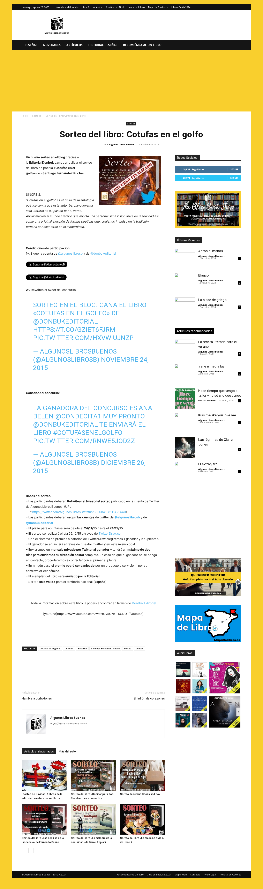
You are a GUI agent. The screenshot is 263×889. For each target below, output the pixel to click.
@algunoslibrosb (70, 253)
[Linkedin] (64, 673)
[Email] (73, 673)
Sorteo (127, 648)
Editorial (82, 648)
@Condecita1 (78, 416)
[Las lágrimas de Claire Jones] (185, 447)
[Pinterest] (45, 673)
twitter (139, 648)
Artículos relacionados (39, 751)
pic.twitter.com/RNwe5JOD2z (84, 441)
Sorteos (36, 115)
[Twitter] (238, 7)
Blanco (203, 275)
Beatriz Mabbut (207, 400)
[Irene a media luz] (185, 374)
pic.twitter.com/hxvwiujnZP (83, 338)
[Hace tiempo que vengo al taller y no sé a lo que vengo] (185, 398)
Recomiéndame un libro (142, 45)
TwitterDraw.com (111, 533)
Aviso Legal (210, 874)
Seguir (234, 169)
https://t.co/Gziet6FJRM (74, 329)
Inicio (25, 115)
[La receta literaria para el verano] (185, 350)
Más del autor (68, 751)
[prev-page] (24, 850)
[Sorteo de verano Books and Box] (142, 775)
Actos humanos (210, 251)
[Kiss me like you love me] (185, 423)
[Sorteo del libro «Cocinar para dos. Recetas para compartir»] (93, 775)
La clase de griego (212, 300)
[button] (236, 45)
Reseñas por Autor (92, 7)
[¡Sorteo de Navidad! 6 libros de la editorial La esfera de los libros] (44, 775)
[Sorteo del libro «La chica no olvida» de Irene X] (142, 819)
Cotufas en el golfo (50, 648)
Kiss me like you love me (217, 415)
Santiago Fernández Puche (105, 648)
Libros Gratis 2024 (180, 7)
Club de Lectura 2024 (159, 874)
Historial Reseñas (102, 45)
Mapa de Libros (136, 7)
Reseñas (31, 45)
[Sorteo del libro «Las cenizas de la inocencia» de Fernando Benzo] (44, 819)
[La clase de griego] (185, 307)
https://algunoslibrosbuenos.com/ (68, 723)
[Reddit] (83, 731)
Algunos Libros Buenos (121, 144)
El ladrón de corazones (149, 698)
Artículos (74, 45)
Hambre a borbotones (37, 698)
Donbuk (69, 648)
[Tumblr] (82, 673)
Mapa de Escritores (158, 7)
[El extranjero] (185, 472)
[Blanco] (185, 283)
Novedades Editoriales (67, 7)
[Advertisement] (131, 80)
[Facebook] (26, 673)
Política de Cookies (230, 874)
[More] (92, 673)
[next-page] (30, 850)
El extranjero (208, 464)
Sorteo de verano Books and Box (140, 794)
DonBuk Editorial (144, 603)
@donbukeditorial (103, 253)
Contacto (195, 874)
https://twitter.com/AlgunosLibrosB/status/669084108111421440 (79, 512)
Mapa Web (180, 874)
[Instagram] (231, 7)
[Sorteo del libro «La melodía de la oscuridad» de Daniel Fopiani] (93, 819)
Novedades (52, 45)
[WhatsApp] (54, 673)
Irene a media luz (211, 366)
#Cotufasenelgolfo (87, 432)
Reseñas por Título (115, 7)
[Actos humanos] (185, 259)
